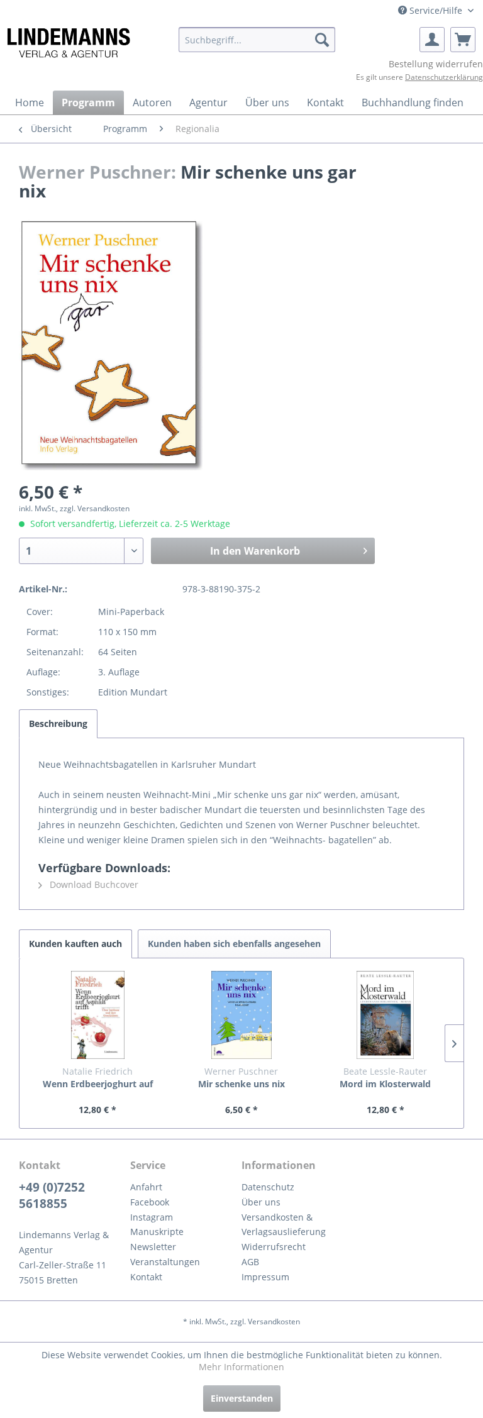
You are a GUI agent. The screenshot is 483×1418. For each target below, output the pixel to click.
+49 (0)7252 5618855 (52, 1195)
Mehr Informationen (241, 1367)
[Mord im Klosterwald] (385, 1015)
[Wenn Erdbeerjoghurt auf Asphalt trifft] (98, 1015)
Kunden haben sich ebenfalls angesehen (234, 944)
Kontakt (146, 1277)
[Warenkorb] (462, 39)
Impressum (265, 1277)
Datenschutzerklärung (444, 77)
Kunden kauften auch (75, 944)
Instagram (151, 1217)
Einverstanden (242, 1398)
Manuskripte (157, 1232)
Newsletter (153, 1247)
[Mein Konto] (432, 39)
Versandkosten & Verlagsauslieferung (284, 1224)
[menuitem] (257, 39)
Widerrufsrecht (274, 1247)
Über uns (261, 1202)
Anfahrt (146, 1187)
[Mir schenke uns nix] (242, 1015)
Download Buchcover (92, 884)
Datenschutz (268, 1187)
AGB (250, 1262)
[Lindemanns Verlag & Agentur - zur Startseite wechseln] (68, 42)
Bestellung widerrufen (436, 64)
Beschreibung (58, 723)
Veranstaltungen (165, 1262)
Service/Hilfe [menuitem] (436, 10)
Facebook (149, 1202)
